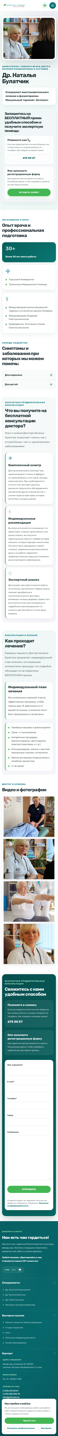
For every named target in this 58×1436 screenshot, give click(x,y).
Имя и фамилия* (15, 1065)
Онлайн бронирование (15, 1343)
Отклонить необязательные (21, 1428)
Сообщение (13, 1132)
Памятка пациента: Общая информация (23, 1322)
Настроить (46, 1428)
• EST (13, 1270)
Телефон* (12, 1098)
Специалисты (11, 1282)
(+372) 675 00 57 (10, 1391)
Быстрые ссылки (13, 1315)
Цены (7, 1333)
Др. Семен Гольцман (14, 1300)
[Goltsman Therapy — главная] (14, 5)
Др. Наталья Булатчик (15, 1295)
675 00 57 (29, 157)
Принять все (29, 1421)
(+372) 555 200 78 (11, 1394)
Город (10, 1115)
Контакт (7, 1353)
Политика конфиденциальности (20, 1338)
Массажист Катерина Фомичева (20, 1305)
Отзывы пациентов (14, 1327)
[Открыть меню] (52, 5)
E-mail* (10, 1082)
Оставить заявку (29, 192)
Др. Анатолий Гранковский (17, 1290)
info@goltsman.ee (11, 1397)
